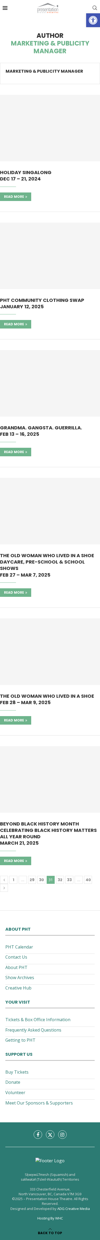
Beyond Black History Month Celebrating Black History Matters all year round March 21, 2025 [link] (48, 833)
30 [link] (41, 879)
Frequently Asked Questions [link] (33, 1030)
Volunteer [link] (15, 1092)
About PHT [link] (16, 967)
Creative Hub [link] (18, 988)
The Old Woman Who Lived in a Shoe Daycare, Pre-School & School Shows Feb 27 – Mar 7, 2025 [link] (47, 565)
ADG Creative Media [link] (73, 1208)
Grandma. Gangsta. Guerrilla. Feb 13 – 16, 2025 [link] (41, 430)
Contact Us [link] (16, 957)
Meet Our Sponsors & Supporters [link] (39, 1103)
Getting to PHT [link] (20, 1040)
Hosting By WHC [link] (50, 1218)
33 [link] (69, 879)
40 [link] (88, 879)
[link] (93, 20)
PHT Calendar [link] (19, 947)
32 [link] (60, 879)
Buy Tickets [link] (17, 1072)
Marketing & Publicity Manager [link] (44, 71)
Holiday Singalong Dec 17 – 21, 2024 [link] (25, 175)
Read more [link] (14, 196)
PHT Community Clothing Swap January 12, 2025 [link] (42, 303)
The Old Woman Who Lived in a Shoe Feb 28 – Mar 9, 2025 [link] (47, 699)
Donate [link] (12, 1082)
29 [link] (32, 879)
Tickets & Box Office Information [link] (37, 1020)
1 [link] (13, 879)
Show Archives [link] (19, 977)
